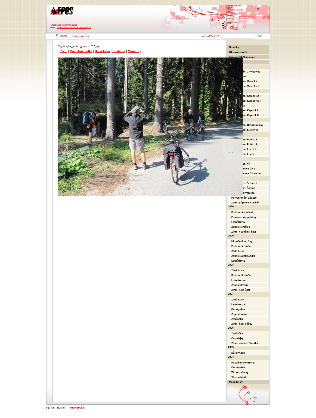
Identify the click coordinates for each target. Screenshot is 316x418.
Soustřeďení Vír (240, 163)
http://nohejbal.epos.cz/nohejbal (74, 27)
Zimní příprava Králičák (245, 202)
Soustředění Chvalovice (245, 71)
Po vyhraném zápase (244, 197)
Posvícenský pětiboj (243, 217)
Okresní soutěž (238, 52)
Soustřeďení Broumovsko (247, 125)
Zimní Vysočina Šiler (243, 231)
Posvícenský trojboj (243, 192)
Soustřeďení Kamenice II (246, 100)
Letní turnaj (238, 222)
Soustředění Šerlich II (244, 183)
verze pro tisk (80, 36)
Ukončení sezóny (241, 241)
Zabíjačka (237, 319)
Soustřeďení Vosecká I (244, 81)
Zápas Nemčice (240, 226)
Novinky (234, 47)
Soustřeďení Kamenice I (245, 95)
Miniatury (134, 51)
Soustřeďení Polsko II (244, 139)
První (63, 51)
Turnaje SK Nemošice (242, 57)
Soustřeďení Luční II (243, 149)
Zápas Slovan (239, 285)
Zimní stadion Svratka (244, 343)
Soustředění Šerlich (243, 188)
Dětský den (238, 309)
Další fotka (102, 51)
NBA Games (238, 76)
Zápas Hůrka (239, 314)
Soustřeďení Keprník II (245, 115)
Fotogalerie (236, 62)
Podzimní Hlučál (241, 246)
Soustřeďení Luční (242, 154)
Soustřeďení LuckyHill (244, 129)
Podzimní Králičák (242, 212)
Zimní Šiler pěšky (241, 323)
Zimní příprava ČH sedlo (246, 173)
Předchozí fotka (81, 51)
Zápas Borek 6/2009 (243, 255)
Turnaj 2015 (238, 105)
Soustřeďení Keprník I (244, 110)
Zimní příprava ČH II (243, 168)
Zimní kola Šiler (240, 289)
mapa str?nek (77, 407)
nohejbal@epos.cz (67, 25)
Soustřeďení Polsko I (244, 144)
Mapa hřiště (236, 382)
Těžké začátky (239, 372)
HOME (64, 36)
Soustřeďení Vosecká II (245, 86)
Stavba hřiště (239, 377)
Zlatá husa (237, 251)
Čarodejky (237, 338)
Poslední (118, 51)
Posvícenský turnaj (242, 362)
